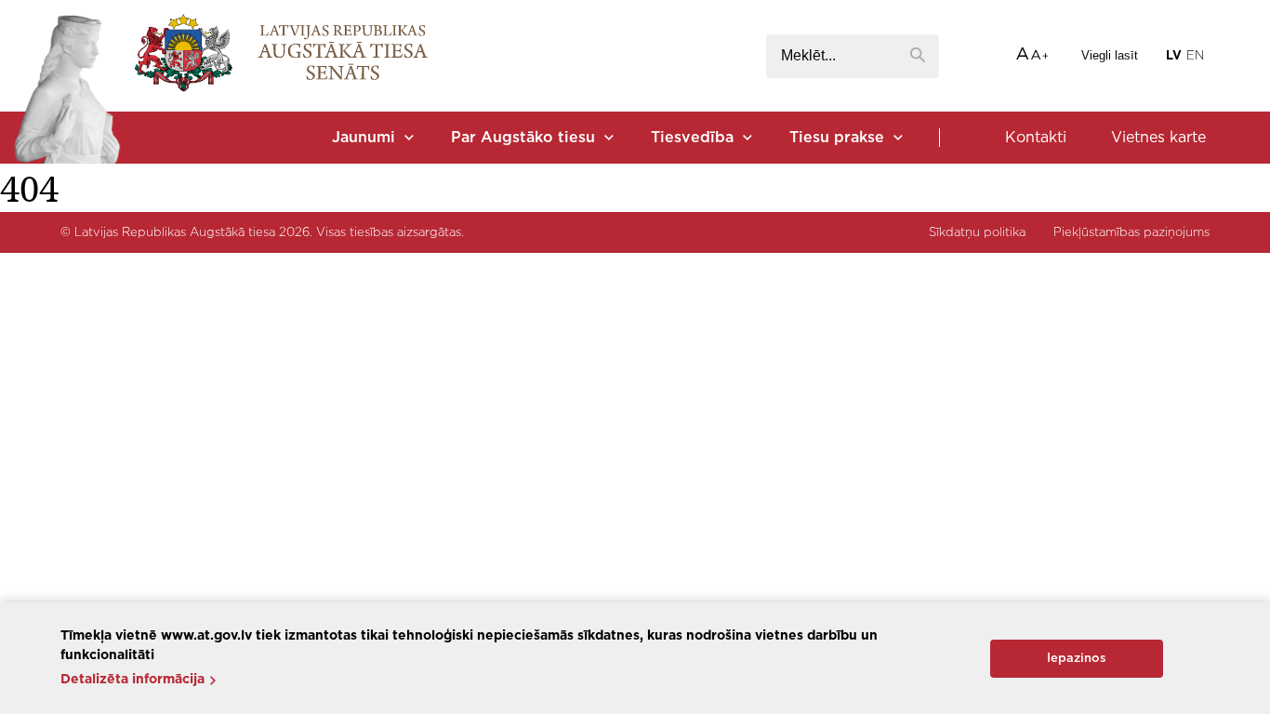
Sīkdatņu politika (977, 233)
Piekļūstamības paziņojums (1131, 233)
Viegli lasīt (1109, 55)
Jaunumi (363, 137)
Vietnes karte (1158, 137)
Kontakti (1035, 137)
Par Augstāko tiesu (523, 137)
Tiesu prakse (836, 137)
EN (1195, 56)
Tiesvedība (692, 137)
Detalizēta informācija (132, 679)
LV (1174, 56)
